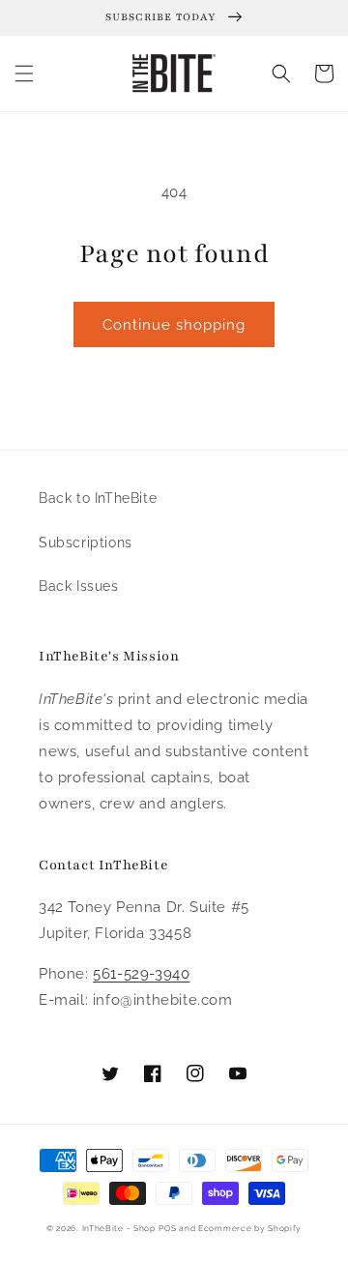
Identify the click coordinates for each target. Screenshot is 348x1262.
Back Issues (79, 586)
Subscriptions (85, 542)
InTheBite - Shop (119, 1228)
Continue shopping (174, 325)
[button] (24, 73)
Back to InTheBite (98, 498)
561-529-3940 (141, 974)
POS (167, 1228)
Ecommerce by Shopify (250, 1228)
